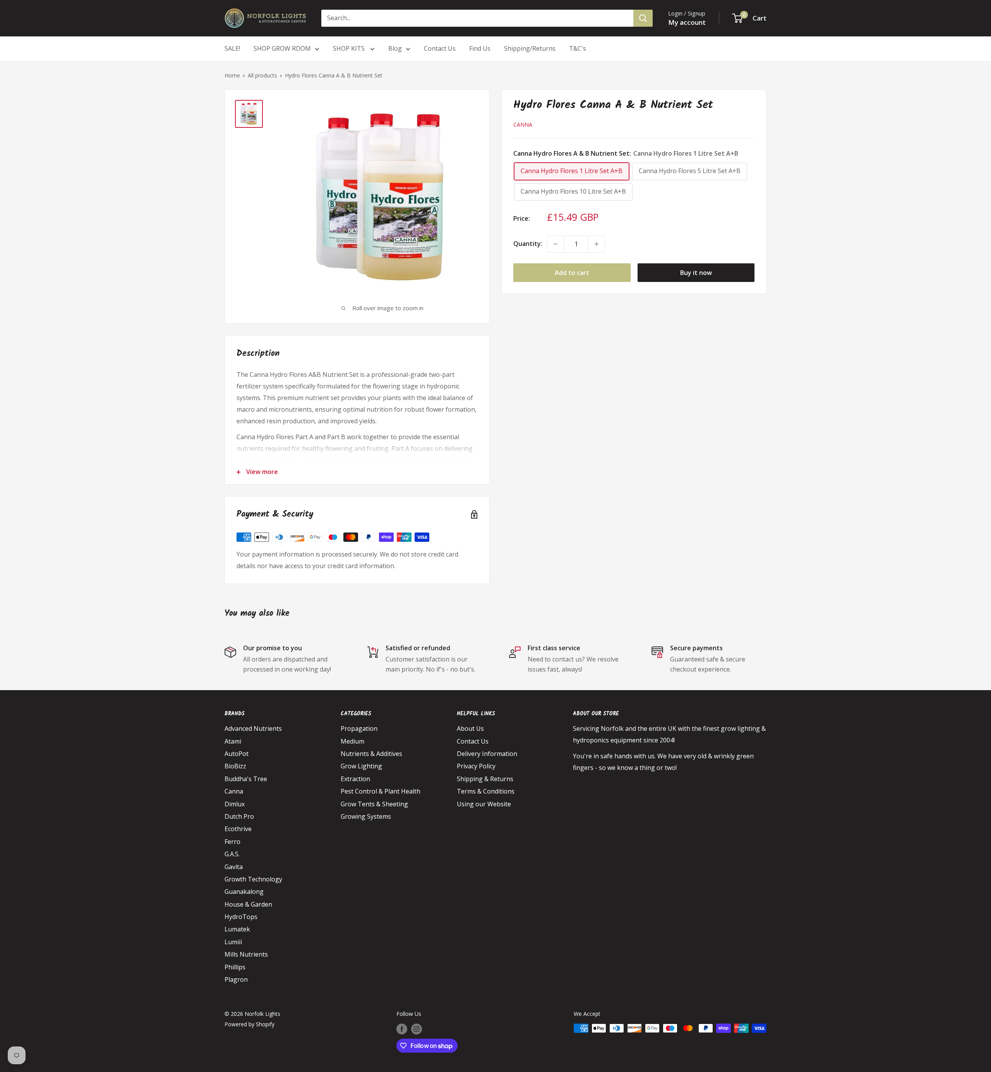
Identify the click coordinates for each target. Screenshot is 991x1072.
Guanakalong (244, 891)
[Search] (643, 18)
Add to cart (572, 272)
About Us (470, 728)
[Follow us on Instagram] (416, 1029)
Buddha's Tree (246, 779)
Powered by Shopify (249, 1024)
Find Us (479, 48)
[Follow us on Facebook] (401, 1029)
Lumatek (237, 929)
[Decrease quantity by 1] (555, 244)
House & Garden (248, 904)
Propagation (359, 728)
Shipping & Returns (485, 779)
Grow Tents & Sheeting (374, 804)
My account (687, 22)
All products (262, 75)
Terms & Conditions (485, 791)
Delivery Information (487, 753)
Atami (233, 741)
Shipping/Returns (530, 48)
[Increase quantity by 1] (596, 244)
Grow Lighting (361, 766)
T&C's (577, 48)
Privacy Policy (476, 766)
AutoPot (237, 753)
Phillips (235, 967)
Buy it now (696, 272)
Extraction (355, 779)
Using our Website (484, 804)
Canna (522, 124)
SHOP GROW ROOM (282, 48)
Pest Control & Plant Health (380, 791)
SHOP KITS (349, 48)
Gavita (234, 866)
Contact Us (440, 48)
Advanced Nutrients (253, 728)
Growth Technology (253, 879)
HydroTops (241, 916)
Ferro (232, 841)
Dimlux (235, 804)
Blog (395, 48)
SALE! (232, 48)
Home (232, 75)
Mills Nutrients (246, 954)
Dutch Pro (239, 816)
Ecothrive (238, 829)
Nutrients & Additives (371, 753)
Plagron (236, 979)
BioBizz (235, 766)
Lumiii (233, 942)
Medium (352, 741)
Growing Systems (366, 816)
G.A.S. (232, 854)
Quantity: (527, 243)
